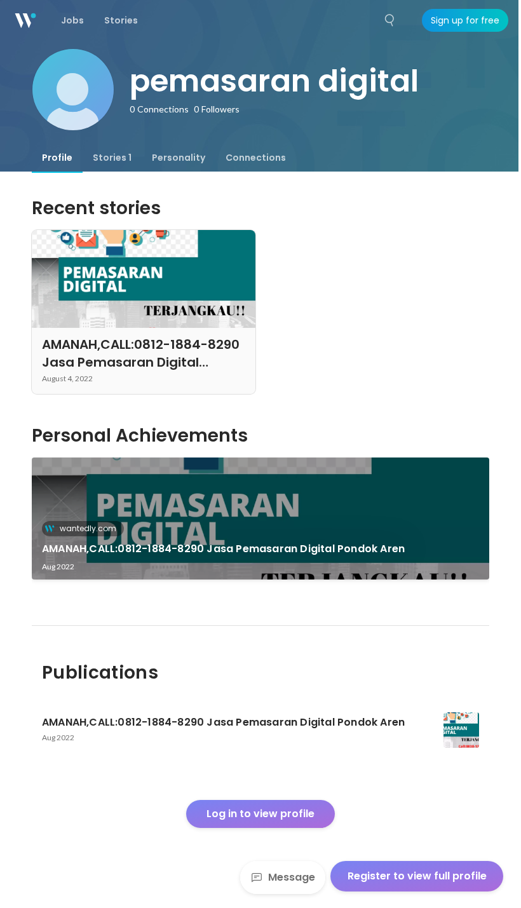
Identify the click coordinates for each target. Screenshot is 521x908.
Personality (178, 157)
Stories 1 (112, 157)
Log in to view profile (260, 813)
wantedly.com (88, 528)
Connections (256, 157)
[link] (260, 518)
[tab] (57, 157)
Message (291, 877)
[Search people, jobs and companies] (390, 20)
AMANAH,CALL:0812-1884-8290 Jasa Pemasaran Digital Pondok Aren (223, 548)
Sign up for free (465, 20)
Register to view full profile (417, 876)
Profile (57, 157)
